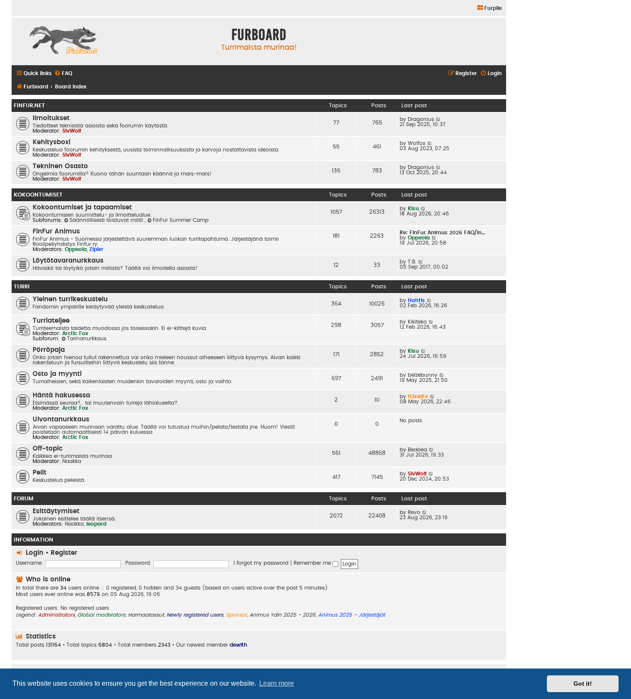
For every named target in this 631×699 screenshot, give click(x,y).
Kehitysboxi (51, 142)
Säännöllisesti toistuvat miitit (107, 220)
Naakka (71, 461)
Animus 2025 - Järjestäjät (351, 614)
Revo (414, 512)
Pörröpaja (49, 350)
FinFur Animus (56, 231)
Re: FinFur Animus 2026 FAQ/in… (442, 232)
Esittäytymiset (56, 511)
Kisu (413, 208)
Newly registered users (195, 614)
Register (64, 553)
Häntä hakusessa (61, 395)
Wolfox (416, 143)
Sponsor (236, 614)
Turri (22, 287)
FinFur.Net (29, 106)
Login (34, 553)
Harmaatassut (146, 614)
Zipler (96, 249)
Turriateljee (51, 321)
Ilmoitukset (51, 118)
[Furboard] (63, 41)
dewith (238, 645)
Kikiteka (417, 321)
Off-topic (48, 448)
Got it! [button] (582, 683)
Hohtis (416, 300)
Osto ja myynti (57, 374)
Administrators (56, 614)
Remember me (313, 563)
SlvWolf (71, 130)
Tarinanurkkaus (86, 338)
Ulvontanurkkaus (61, 419)
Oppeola (76, 249)
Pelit (39, 472)
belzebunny (422, 375)
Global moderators (101, 614)
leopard (96, 524)
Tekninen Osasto (60, 166)
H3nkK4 (418, 396)
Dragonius (421, 119)
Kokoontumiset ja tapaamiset (82, 207)
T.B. (412, 261)
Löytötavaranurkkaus (68, 260)
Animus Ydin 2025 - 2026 (282, 614)
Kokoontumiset (38, 195)
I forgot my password (261, 563)
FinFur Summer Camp (181, 220)
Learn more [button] (276, 683)
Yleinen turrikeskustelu (70, 299)
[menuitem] (489, 8)
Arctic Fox (75, 333)
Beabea (417, 449)
